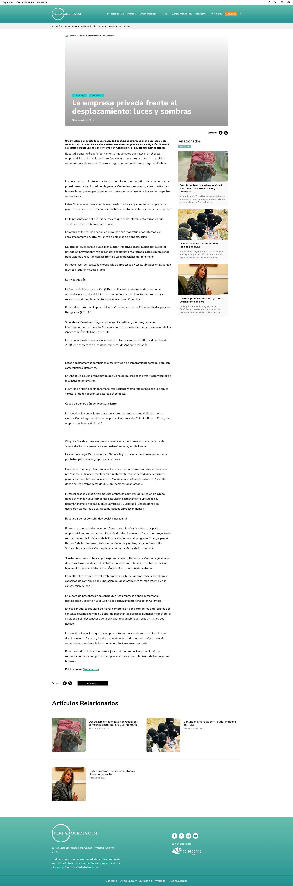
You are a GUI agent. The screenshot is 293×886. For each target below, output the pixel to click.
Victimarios (216, 13)
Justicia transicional (182, 13)
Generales (64, 26)
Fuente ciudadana (25, 2)
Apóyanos (231, 13)
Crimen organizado (148, 13)
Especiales (8, 2)
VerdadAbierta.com (88, 867)
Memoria (131, 13)
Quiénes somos (178, 881)
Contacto (42, 2)
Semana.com (91, 669)
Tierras (164, 13)
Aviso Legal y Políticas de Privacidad (143, 881)
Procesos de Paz (115, 13)
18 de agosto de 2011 (83, 120)
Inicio (54, 26)
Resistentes (201, 13)
